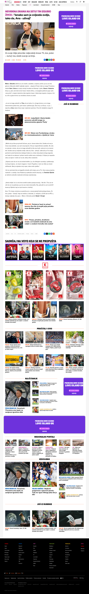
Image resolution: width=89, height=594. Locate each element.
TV (30, 5)
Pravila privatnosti (37, 578)
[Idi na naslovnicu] (9, 3)
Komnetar (67, 552)
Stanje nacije (7, 557)
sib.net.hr (29, 584)
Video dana (67, 563)
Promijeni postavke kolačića (53, 578)
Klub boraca (21, 550)
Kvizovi (66, 561)
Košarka (20, 554)
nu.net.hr (77, 584)
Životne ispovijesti (52, 565)
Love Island (36, 5)
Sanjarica (82, 550)
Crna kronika (7, 550)
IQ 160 (55, 2)
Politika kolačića (29, 578)
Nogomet (20, 546)
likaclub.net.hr (21, 586)
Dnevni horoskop (68, 550)
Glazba (18, 5)
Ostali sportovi (21, 559)
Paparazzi (24, 5)
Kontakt (44, 578)
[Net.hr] (82, 578)
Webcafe (41, 2)
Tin (15, 233)
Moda (50, 557)
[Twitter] (47, 60)
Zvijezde (7, 5)
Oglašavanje (13, 578)
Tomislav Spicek (21, 233)
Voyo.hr (15, 584)
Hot (29, 2)
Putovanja (51, 559)
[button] (7, 245)
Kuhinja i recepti (52, 550)
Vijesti (6, 546)
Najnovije (82, 548)
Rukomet (20, 548)
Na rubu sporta (21, 552)
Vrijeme (6, 561)
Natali (36, 233)
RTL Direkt (6, 554)
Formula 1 (20, 563)
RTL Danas (6, 552)
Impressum (7, 578)
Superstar (35, 559)
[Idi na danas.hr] (17, 2)
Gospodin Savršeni (45, 5)
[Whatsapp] (49, 60)
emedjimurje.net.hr (22, 584)
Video (82, 546)
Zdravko (7, 233)
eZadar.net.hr (71, 584)
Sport (25, 2)
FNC (19, 561)
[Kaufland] (44, 265)
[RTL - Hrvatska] (75, 578)
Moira (32, 233)
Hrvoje (27, 233)
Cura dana (67, 548)
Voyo (59, 5)
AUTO (50, 2)
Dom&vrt (51, 548)
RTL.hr (6, 584)
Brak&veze (51, 546)
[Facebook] (45, 60)
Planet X (66, 557)
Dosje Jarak (7, 559)
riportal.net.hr (52, 584)
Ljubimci (51, 554)
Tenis (20, 557)
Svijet (6, 548)
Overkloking (67, 554)
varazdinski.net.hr (44, 584)
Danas (6, 544)
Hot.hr (19, 60)
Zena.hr (10, 584)
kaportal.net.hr (36, 584)
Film (13, 5)
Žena (46, 2)
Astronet (66, 546)
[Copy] (54, 60)
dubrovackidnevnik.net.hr (61, 584)
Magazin (34, 2)
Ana (12, 233)
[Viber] (51, 60)
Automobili (51, 567)
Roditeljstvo (51, 561)
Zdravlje (50, 563)
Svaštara (66, 559)
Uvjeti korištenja (20, 578)
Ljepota (50, 552)
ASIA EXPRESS (63, 2)
